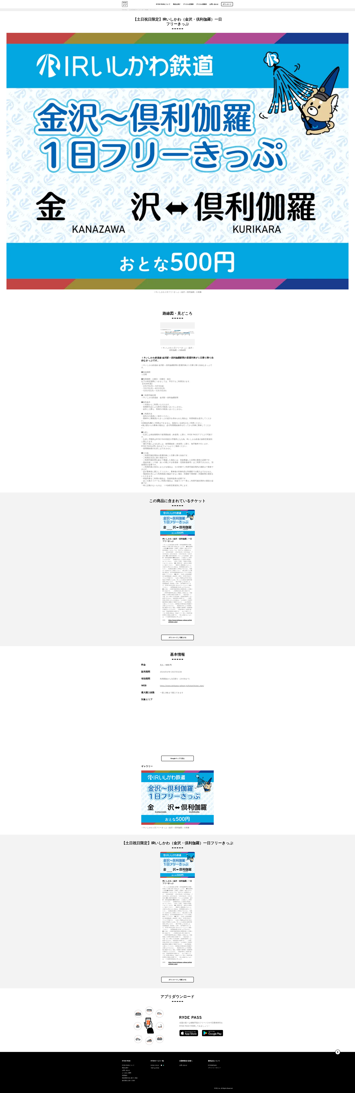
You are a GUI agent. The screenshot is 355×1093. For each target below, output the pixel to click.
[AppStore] (188, 1036)
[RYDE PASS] (125, 4)
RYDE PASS (124, 9)
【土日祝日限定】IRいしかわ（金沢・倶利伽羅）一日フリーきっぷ (143, 9)
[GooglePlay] (212, 1036)
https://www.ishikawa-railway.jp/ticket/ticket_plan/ (182, 686)
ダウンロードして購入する (177, 637)
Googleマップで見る (177, 758)
